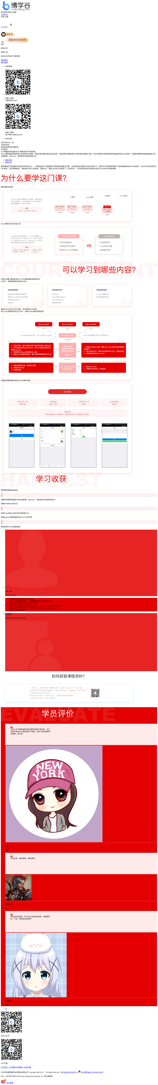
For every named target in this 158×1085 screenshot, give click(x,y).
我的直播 (4, 62)
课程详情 (8, 160)
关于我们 (4, 1067)
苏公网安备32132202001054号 (92, 1072)
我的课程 (4, 60)
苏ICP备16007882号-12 (69, 1072)
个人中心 (4, 27)
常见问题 (27, 1067)
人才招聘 (12, 1067)
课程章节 (8, 162)
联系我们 (19, 1067)
